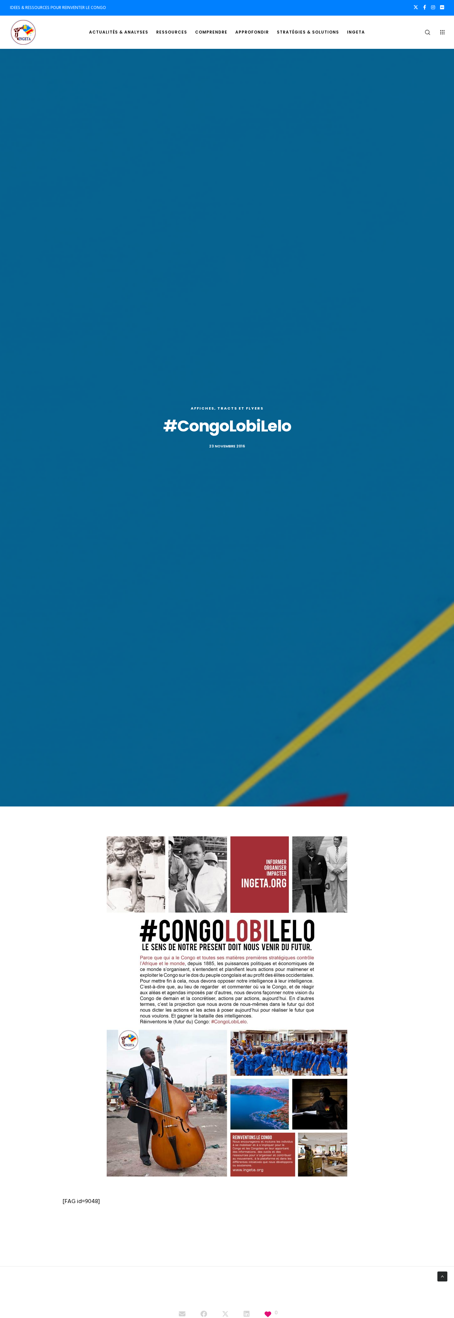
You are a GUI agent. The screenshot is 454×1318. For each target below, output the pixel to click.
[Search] (423, 32)
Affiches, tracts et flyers (227, 408)
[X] (415, 7)
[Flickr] (442, 7)
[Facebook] (424, 7)
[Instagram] (433, 7)
